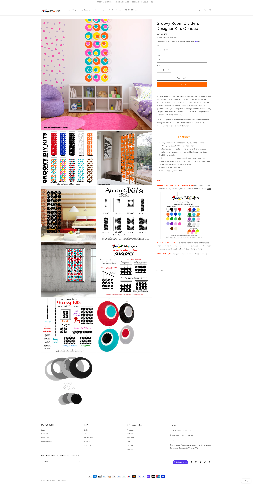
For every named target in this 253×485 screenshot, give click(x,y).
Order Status (45, 438)
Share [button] (161, 270)
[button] (75, 10)
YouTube (130, 445)
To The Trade (88, 438)
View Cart (44, 434)
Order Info (88, 430)
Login (43, 430)
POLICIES (87, 445)
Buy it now (181, 84)
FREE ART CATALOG (48, 441)
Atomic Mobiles (50, 480)
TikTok (129, 441)
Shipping (159, 37)
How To (86, 434)
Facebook (130, 430)
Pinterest (130, 434)
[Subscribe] (79, 461)
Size (158, 46)
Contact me (190, 249)
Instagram (130, 438)
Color (158, 55)
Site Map (87, 441)
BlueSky (130, 449)
